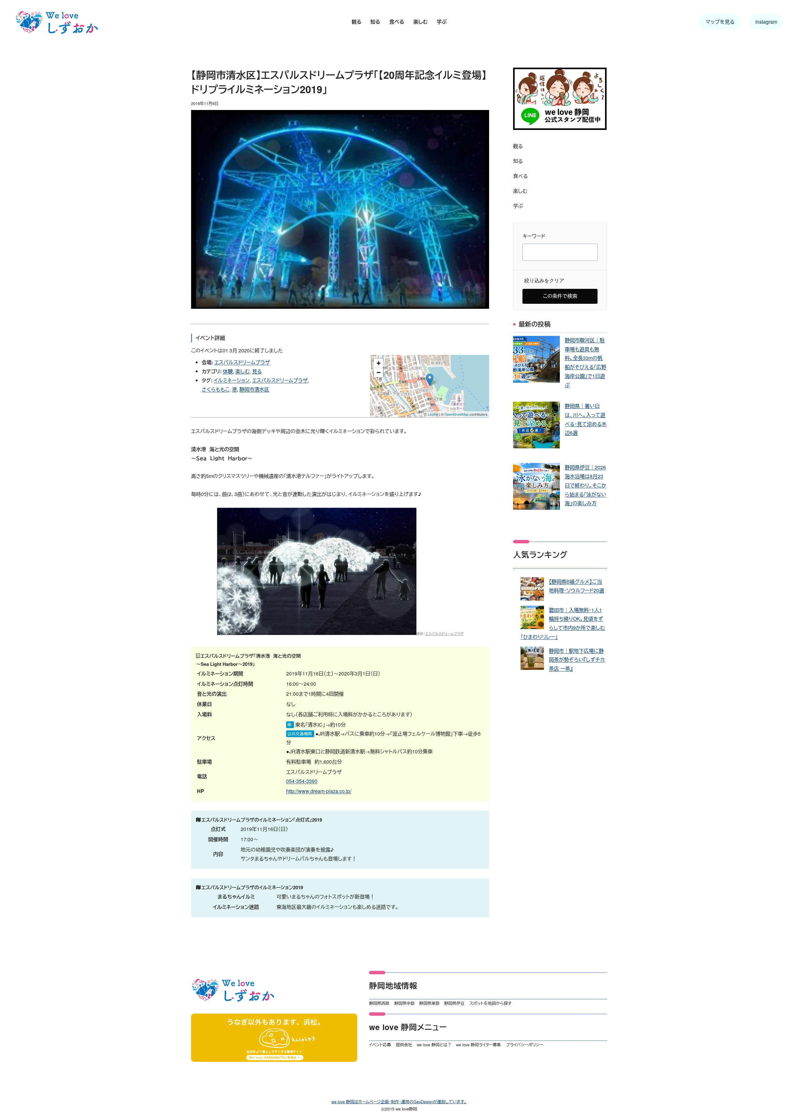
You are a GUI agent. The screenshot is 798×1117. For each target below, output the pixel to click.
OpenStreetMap (457, 414)
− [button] (379, 372)
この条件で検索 (560, 295)
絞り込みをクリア (544, 280)
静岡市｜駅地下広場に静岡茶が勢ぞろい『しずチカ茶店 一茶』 (577, 659)
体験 (228, 371)
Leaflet (433, 414)
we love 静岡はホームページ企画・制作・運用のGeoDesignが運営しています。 (399, 1102)
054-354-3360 (301, 781)
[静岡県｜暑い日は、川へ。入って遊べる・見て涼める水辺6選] (536, 426)
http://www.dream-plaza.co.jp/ (318, 791)
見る (257, 371)
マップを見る (720, 21)
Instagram (766, 21)
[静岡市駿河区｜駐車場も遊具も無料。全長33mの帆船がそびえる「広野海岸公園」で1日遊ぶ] (536, 360)
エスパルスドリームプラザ (242, 362)
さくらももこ (215, 389)
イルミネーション (232, 380)
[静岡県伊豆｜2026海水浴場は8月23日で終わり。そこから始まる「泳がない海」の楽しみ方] (536, 488)
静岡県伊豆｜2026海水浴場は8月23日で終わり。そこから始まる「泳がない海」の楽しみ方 (585, 485)
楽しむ (242, 371)
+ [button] (379, 363)
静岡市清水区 (254, 389)
